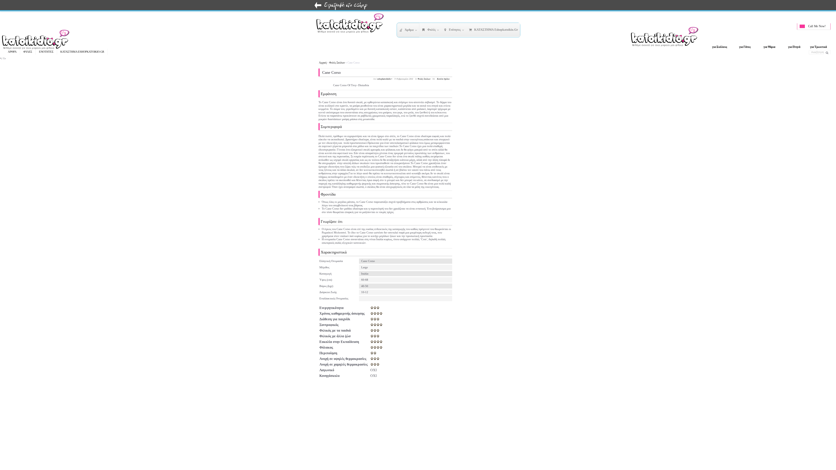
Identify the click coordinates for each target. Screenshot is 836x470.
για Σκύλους (719, 46)
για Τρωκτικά (818, 46)
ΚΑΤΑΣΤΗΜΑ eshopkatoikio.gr (82, 51)
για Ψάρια (769, 46)
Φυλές (27, 51)
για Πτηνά (794, 46)
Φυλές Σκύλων (337, 62)
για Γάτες (744, 46)
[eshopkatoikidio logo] (666, 38)
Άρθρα (12, 51)
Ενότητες (46, 51)
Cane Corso (331, 72)
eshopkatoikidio (384, 79)
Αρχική (323, 62)
